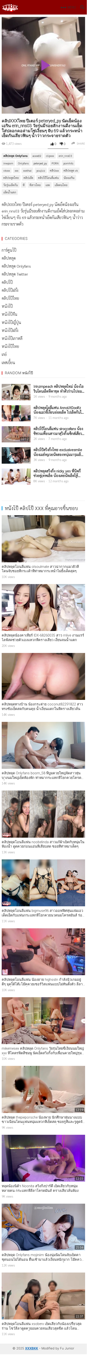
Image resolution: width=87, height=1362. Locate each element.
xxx (16, 170)
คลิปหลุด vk (71, 170)
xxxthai (27, 170)
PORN (55, 163)
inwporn (8, 163)
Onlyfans (23, 163)
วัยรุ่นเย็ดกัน (10, 185)
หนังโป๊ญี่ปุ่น (11, 322)
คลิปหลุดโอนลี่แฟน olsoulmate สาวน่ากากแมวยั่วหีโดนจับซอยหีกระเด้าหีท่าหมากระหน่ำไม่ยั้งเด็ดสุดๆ (40, 569)
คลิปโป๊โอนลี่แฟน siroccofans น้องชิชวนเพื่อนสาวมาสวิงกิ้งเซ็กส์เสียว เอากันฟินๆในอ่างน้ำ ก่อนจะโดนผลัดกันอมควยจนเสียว (58, 431)
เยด (48, 185)
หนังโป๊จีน (9, 314)
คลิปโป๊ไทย (10, 298)
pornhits (68, 163)
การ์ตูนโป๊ (9, 250)
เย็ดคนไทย (61, 185)
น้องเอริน (69, 178)
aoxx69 (37, 156)
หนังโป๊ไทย (10, 346)
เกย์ (4, 354)
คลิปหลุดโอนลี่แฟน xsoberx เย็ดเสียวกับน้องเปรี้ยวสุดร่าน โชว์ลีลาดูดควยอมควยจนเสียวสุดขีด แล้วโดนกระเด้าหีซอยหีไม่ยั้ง (41, 1328)
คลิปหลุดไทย (11, 178)
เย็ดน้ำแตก (9, 192)
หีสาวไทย (35, 185)
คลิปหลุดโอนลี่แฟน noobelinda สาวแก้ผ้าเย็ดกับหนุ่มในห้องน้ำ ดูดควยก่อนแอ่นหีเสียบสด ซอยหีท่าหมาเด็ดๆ (43, 844)
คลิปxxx (54, 170)
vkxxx (6, 170)
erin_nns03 (65, 156)
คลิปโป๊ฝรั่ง (10, 290)
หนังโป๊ (7, 306)
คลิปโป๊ (7, 282)
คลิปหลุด (9, 258)
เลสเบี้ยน (8, 362)
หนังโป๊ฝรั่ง (10, 330)
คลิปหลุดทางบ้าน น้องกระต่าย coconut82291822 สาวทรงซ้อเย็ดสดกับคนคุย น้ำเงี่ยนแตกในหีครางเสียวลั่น (42, 706)
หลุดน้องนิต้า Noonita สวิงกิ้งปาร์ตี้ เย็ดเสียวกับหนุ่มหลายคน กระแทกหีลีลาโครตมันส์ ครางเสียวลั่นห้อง (40, 1188)
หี (24, 185)
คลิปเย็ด (28, 178)
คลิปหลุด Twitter (15, 274)
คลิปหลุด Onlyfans (15, 156)
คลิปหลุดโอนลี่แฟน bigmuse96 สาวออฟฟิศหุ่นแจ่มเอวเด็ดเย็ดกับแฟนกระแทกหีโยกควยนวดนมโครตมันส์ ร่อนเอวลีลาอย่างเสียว (43, 915)
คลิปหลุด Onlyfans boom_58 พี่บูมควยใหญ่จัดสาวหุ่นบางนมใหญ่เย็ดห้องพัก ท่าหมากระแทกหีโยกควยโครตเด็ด (41, 777)
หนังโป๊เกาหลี (12, 338)
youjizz (40, 170)
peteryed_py (40, 163)
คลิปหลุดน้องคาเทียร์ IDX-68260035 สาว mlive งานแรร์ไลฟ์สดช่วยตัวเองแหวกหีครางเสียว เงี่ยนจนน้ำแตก (43, 637)
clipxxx (50, 156)
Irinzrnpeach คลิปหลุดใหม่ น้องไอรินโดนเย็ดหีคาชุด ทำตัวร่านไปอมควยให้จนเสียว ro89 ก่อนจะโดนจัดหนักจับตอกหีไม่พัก (58, 388)
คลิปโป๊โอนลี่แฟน (48, 178)
